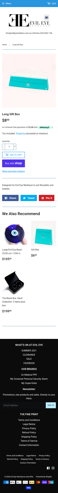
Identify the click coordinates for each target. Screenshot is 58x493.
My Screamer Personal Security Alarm (29, 379)
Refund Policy (29, 432)
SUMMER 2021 (29, 350)
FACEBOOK (29, 363)
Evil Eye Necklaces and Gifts (22, 477)
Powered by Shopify (44, 477)
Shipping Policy (29, 436)
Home (4, 45)
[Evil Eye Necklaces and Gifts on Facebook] (48, 468)
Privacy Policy (29, 428)
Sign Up (51, 405)
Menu (8, 3)
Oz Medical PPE (29, 374)
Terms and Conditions (29, 420)
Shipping (20, 133)
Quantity (6, 141)
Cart (53, 3)
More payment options (13, 171)
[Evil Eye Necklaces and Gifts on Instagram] (53, 468)
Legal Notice (29, 424)
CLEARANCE (29, 354)
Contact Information (29, 445)
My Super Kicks (29, 383)
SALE (29, 359)
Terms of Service (29, 441)
